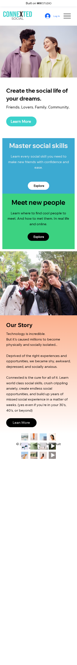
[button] (21, 422)
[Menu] (67, 16)
